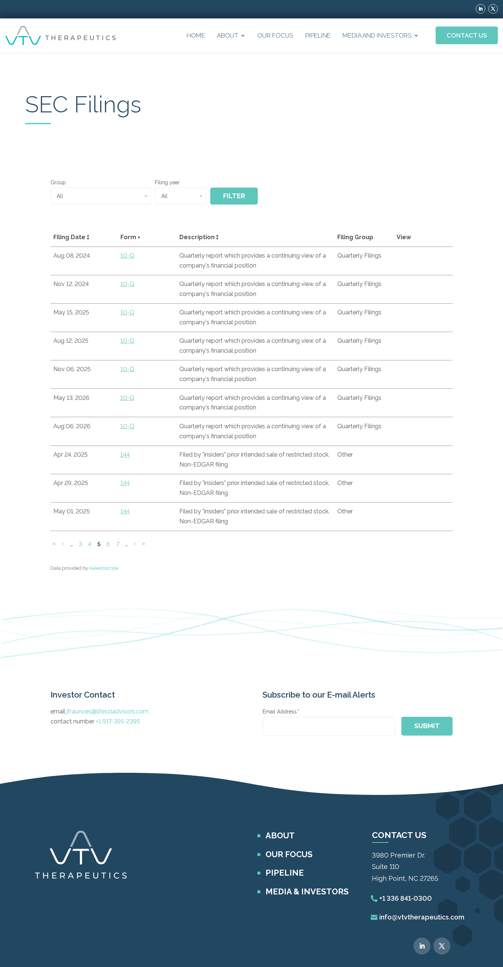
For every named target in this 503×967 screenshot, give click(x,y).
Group (58, 182)
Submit (427, 726)
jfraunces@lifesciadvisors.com (107, 711)
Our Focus (275, 35)
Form (128, 237)
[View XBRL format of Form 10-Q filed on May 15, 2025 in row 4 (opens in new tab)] (438, 314)
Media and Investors (377, 35)
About (227, 35)
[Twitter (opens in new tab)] (493, 9)
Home (196, 35)
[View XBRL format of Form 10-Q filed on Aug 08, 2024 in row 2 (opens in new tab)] (438, 257)
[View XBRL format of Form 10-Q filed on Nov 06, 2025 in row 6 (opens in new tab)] (438, 370)
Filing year (167, 182)
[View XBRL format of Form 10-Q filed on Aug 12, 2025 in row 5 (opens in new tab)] (438, 342)
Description (197, 237)
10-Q (127, 255)
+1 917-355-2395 (118, 721)
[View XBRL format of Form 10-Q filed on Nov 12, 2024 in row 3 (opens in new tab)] (438, 285)
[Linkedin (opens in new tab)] (480, 9)
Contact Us (467, 35)
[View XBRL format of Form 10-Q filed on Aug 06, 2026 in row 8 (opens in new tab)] (438, 427)
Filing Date (69, 237)
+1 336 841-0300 (405, 898)
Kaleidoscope (103, 568)
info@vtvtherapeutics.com (421, 917)
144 (125, 454)
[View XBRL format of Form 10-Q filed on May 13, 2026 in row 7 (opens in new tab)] (438, 399)
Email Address (281, 712)
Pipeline (318, 35)
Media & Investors (307, 891)
